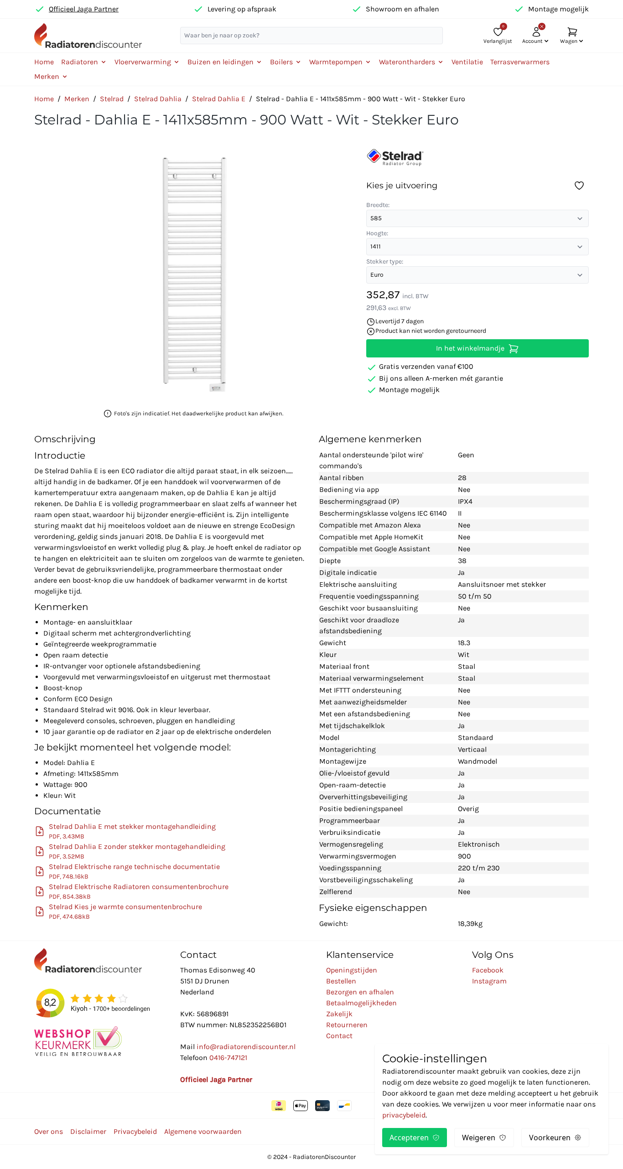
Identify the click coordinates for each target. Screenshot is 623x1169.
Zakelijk (339, 1013)
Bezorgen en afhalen (360, 992)
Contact (339, 1035)
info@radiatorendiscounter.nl (246, 1046)
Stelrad (112, 98)
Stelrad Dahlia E (218, 98)
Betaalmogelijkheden (361, 1002)
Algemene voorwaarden (203, 1131)
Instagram (489, 981)
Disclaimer (88, 1131)
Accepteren (409, 1138)
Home (44, 61)
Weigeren (478, 1138)
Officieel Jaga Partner (84, 9)
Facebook (488, 970)
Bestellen (341, 981)
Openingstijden (351, 970)
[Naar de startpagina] (88, 35)
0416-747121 (228, 1057)
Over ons (48, 1131)
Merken (76, 98)
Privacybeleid (135, 1131)
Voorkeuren (550, 1138)
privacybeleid (404, 1115)
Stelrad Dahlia (158, 98)
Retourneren (347, 1024)
